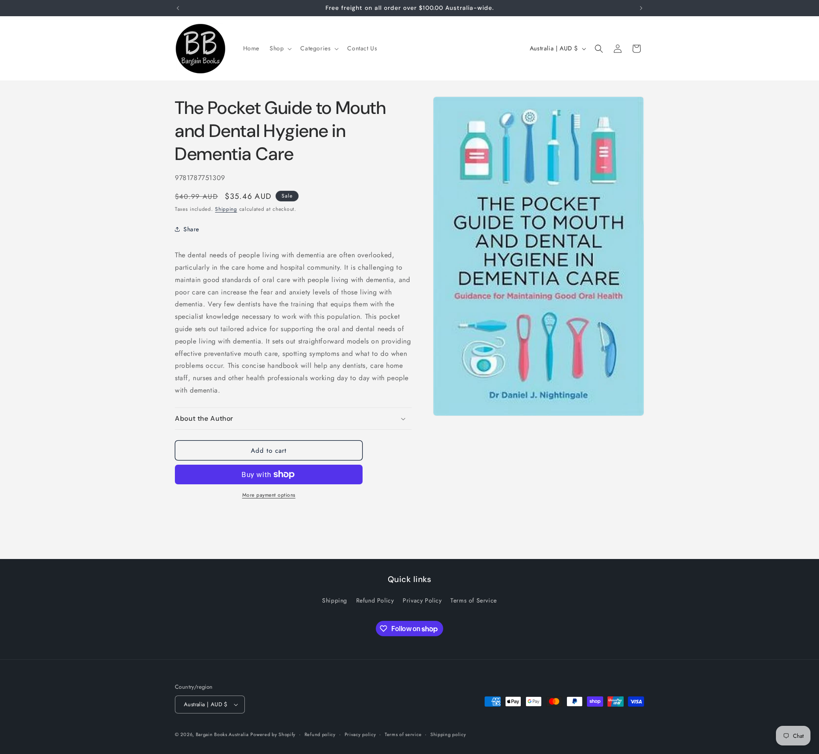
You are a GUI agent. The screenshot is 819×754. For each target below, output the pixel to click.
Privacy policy (360, 734)
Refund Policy (375, 600)
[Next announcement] (641, 8)
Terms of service (403, 734)
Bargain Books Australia (222, 734)
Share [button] (191, 229)
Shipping (226, 209)
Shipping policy (448, 734)
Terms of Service (473, 600)
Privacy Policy (422, 600)
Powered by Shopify (273, 734)
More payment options (269, 495)
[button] (279, 48)
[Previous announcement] (177, 8)
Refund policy (320, 734)
